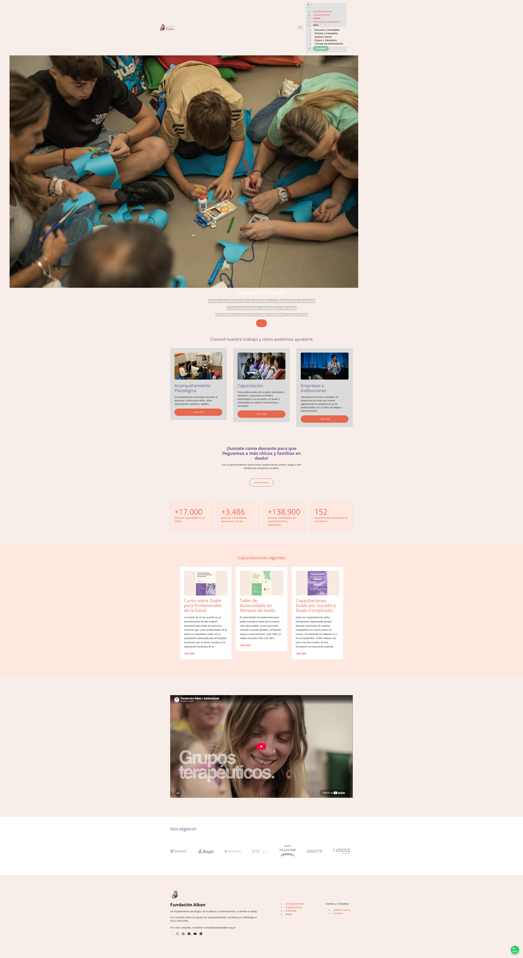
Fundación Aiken (188, 904)
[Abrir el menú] (300, 27)
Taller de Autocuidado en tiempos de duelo (257, 605)
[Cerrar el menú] (308, 5)
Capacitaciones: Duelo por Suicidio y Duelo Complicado (316, 605)
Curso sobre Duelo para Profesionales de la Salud (203, 605)
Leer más (198, 412)
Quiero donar (261, 482)
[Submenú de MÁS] (322, 25)
